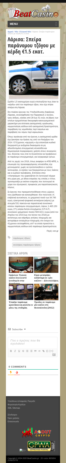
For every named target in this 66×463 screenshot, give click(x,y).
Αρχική (10, 32)
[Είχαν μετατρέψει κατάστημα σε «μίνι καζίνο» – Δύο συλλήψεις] (46, 265)
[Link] (43, 351)
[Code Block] (39, 351)
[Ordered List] (27, 351)
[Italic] (15, 351)
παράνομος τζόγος (21, 238)
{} (47, 351)
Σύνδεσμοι (12, 415)
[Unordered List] (31, 351)
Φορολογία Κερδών (16, 404)
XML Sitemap (14, 408)
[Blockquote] (35, 351)
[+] (51, 351)
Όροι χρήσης (13, 418)
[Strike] (23, 351)
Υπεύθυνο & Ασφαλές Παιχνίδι (21, 401)
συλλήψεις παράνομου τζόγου (26, 245)
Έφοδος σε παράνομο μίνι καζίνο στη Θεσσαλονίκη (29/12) (44, 305)
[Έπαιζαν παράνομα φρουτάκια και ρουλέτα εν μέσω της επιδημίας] (21, 292)
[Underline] (19, 351)
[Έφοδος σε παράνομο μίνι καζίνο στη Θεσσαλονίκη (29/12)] (46, 292)
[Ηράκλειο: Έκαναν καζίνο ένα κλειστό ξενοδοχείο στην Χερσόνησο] (21, 265)
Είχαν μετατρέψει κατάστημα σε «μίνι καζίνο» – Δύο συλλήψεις (46, 278)
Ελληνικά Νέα (25, 32)
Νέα (16, 32)
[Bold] (11, 351)
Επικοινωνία (13, 421)
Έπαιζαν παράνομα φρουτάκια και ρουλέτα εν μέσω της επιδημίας (21, 305)
